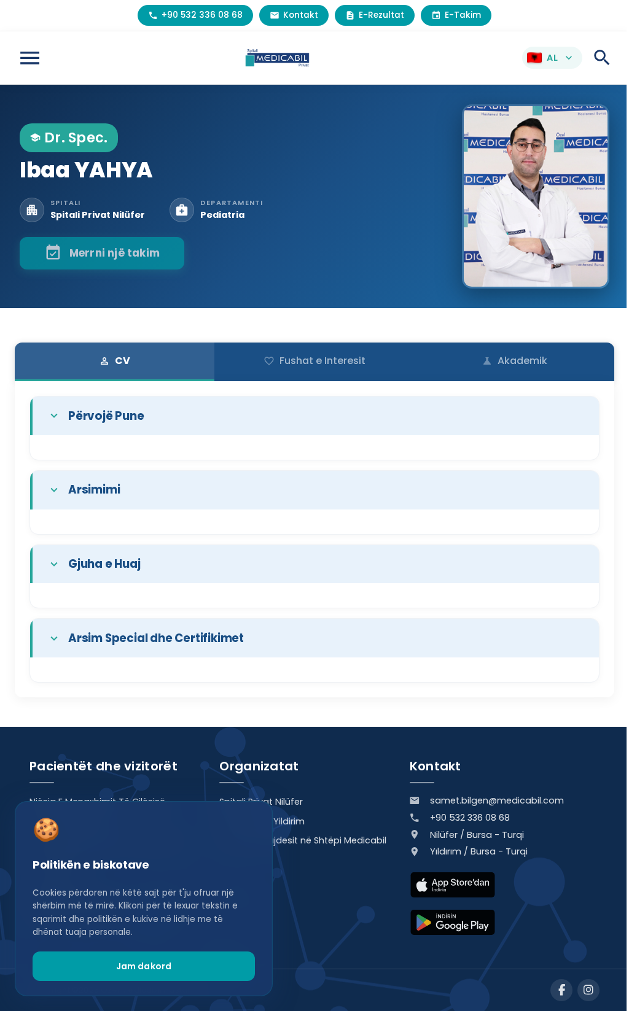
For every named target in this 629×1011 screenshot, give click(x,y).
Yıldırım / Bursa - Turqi (479, 851)
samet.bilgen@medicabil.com (497, 800)
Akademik (514, 361)
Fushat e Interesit (314, 361)
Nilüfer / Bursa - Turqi (477, 835)
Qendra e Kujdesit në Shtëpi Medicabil (302, 840)
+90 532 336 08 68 (470, 818)
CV (114, 361)
